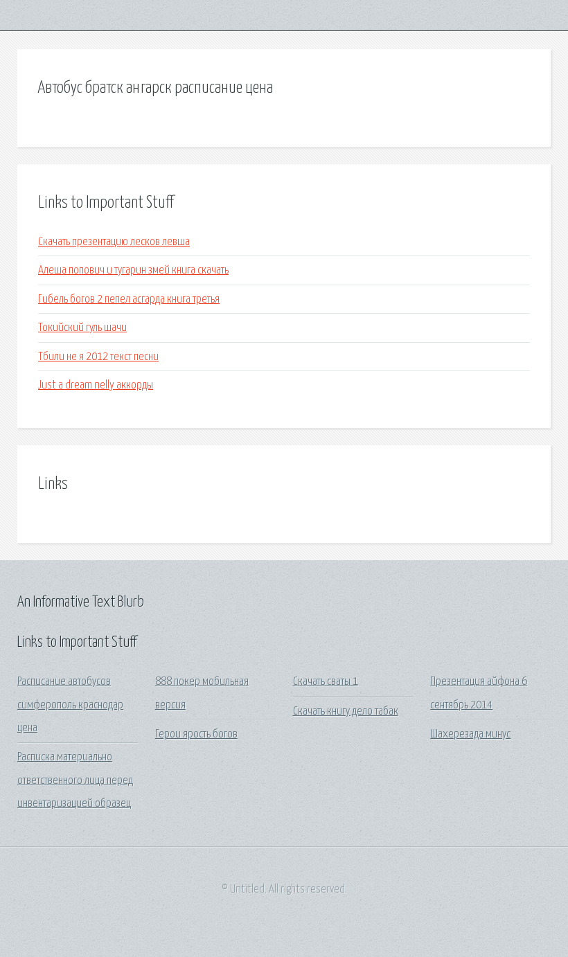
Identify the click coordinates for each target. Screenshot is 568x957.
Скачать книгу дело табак (345, 711)
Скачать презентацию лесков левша (114, 242)
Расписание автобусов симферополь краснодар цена (70, 705)
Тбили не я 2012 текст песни (98, 357)
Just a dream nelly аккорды (95, 385)
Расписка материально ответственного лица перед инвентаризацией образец (75, 780)
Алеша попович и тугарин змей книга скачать (133, 270)
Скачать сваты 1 (325, 682)
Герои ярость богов (196, 734)
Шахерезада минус (470, 734)
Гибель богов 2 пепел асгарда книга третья (129, 299)
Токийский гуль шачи (82, 328)
